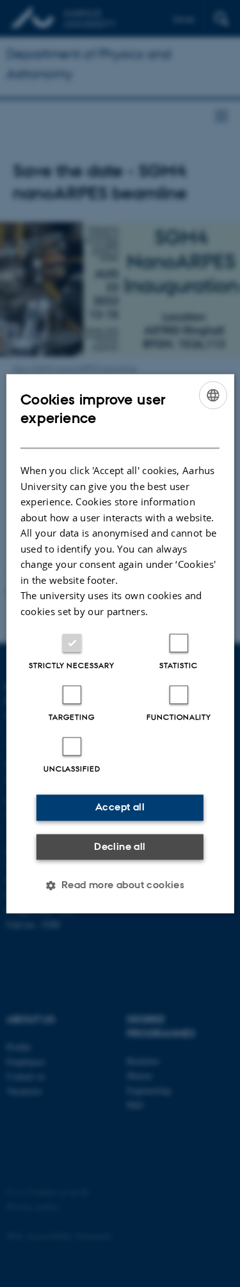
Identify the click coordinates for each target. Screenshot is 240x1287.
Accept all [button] (120, 807)
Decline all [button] (119, 846)
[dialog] (120, 643)
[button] (120, 885)
